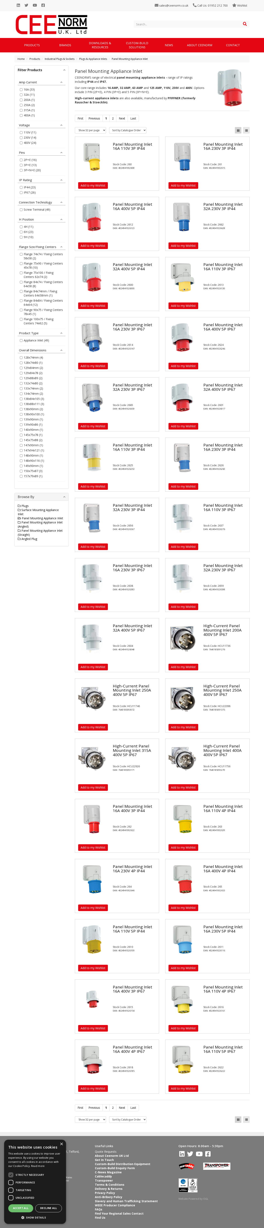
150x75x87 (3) (33, 471)
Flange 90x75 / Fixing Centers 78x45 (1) (43, 312)
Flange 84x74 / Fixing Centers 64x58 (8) (43, 284)
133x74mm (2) (33, 388)
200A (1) (29, 100)
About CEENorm (199, 45)
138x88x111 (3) (34, 404)
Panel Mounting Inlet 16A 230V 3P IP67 (132, 327)
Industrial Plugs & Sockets (59, 59)
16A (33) (29, 89)
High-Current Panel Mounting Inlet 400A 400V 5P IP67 (222, 750)
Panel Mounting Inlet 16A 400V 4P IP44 (223, 869)
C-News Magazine (108, 1172)
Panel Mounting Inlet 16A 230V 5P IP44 (223, 929)
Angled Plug (29, 539)
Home (21, 59)
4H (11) (28, 227)
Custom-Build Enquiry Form (115, 1168)
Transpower (104, 1180)
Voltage (24, 125)
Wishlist (241, 5)
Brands (65, 45)
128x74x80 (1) (33, 363)
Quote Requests (106, 1152)
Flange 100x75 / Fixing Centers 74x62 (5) (38, 321)
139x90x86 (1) (33, 424)
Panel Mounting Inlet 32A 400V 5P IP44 (132, 267)
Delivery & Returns (109, 1189)
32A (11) (29, 95)
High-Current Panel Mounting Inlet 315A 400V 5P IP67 (132, 750)
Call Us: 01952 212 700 (212, 5)
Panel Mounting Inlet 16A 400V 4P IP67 (132, 1049)
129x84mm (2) (33, 368)
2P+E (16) (30, 160)
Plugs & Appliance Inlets (93, 59)
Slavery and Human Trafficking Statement (126, 1201)
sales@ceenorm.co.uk (173, 5)
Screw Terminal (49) (37, 209)
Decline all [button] (48, 1208)
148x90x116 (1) (34, 461)
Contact (233, 45)
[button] (35, 1217)
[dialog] (35, 1182)
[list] (246, 130)
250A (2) (29, 105)
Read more (38, 1166)
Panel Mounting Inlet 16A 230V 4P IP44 (132, 869)
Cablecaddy (103, 1176)
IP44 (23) (30, 187)
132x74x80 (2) (33, 383)
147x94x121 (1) (34, 450)
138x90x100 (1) (34, 414)
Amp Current (28, 82)
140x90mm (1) (33, 430)
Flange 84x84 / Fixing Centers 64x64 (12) (43, 303)
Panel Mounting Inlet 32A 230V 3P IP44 (223, 206)
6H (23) (28, 232)
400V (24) (30, 143)
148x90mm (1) (33, 455)
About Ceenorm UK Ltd (112, 1156)
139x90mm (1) (33, 419)
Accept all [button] (21, 1208)
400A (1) (29, 115)
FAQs (98, 1209)
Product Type (29, 333)
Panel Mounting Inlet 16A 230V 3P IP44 (223, 146)
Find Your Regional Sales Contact (119, 1213)
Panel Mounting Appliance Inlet (130, 59)
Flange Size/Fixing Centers (37, 246)
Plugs (25, 506)
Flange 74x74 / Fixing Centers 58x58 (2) (43, 256)
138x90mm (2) (33, 409)
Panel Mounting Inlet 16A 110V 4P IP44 (223, 808)
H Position (26, 219)
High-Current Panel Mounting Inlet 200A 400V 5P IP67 (222, 630)
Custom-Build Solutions (137, 45)
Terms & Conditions (109, 1185)
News (169, 45)
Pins (22, 152)
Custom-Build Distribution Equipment (122, 1164)
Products (32, 45)
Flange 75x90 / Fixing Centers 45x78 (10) (43, 265)
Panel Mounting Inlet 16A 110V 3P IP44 (132, 146)
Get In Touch (104, 1160)
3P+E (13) (30, 165)
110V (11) (30, 132)
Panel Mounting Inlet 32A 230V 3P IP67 (132, 387)
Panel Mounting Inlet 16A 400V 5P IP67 (223, 327)
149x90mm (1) (33, 466)
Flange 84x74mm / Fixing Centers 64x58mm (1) (40, 293)
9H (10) (28, 237)
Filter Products (30, 70)
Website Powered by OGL (193, 1199)
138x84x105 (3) (34, 399)
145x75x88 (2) (33, 440)
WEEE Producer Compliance (115, 1205)
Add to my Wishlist (93, 185)
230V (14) (30, 137)
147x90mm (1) (33, 445)
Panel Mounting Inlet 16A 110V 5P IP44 (132, 929)
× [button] (61, 1144)
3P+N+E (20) (32, 170)
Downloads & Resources (100, 45)
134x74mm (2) (33, 394)
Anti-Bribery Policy (108, 1197)
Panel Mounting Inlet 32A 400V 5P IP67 (223, 387)
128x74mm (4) (33, 357)
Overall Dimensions (32, 350)
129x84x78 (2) (33, 373)
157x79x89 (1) (33, 476)
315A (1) (29, 110)
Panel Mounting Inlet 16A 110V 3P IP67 (223, 267)
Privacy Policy (105, 1193)
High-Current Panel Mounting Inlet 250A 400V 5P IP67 (132, 690)
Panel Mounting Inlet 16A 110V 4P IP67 (223, 989)
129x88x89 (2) (33, 378)
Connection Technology (35, 202)
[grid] (238, 130)
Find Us (100, 1218)
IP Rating (25, 180)
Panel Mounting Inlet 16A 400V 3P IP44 (132, 808)
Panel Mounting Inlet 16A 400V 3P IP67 (132, 989)
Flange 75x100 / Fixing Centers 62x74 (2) (38, 275)
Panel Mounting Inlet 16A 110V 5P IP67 (223, 1049)
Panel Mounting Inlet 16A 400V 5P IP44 (132, 206)
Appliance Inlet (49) (36, 340)
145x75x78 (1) (33, 435)
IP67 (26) (30, 192)
